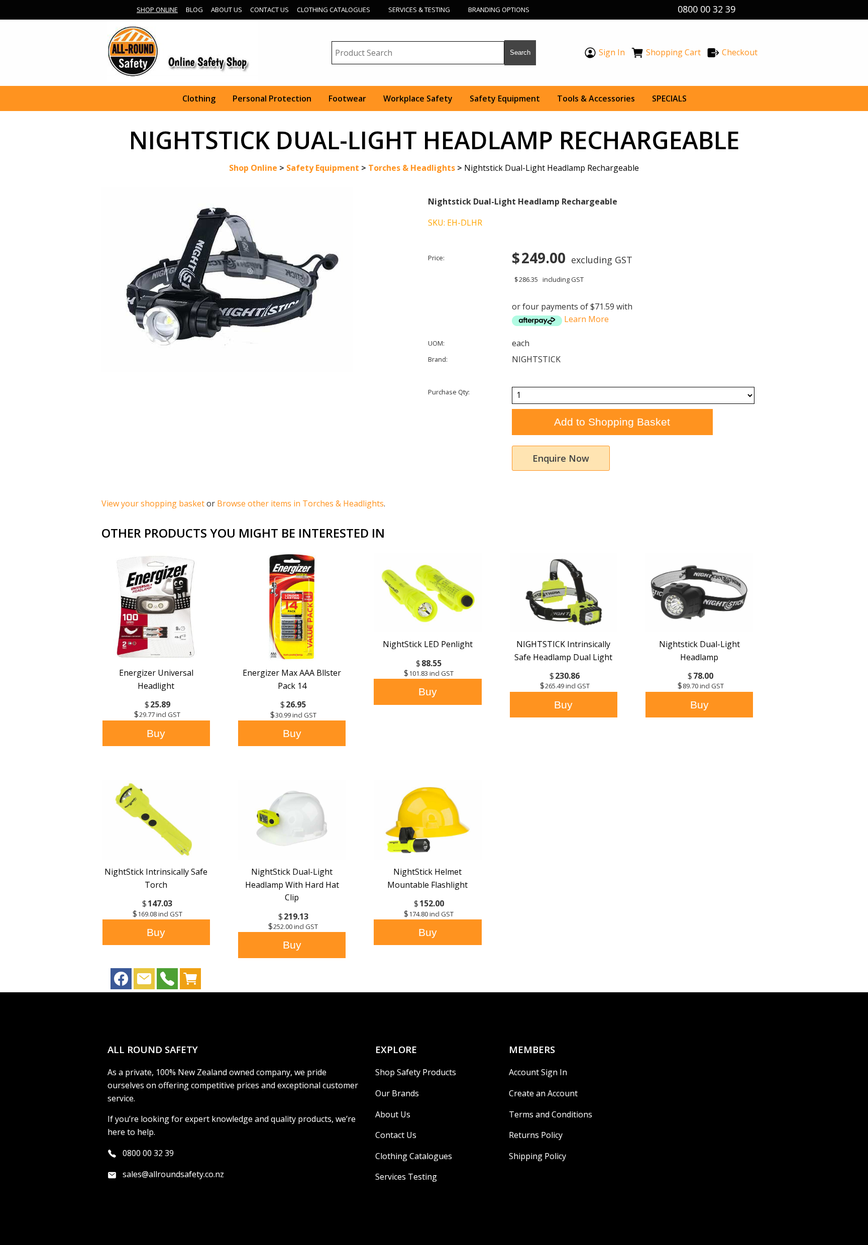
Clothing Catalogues (333, 9)
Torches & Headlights (411, 167)
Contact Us (269, 9)
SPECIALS (669, 98)
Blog (194, 9)
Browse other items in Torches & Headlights (300, 503)
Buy (156, 733)
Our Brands (397, 1093)
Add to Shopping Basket (612, 422)
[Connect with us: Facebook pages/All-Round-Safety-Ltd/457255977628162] (121, 981)
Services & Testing (419, 9)
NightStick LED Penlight (428, 644)
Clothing (198, 98)
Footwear (347, 98)
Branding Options (498, 9)
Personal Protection (272, 98)
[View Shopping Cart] (190, 981)
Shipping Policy (537, 1156)
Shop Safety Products (415, 1072)
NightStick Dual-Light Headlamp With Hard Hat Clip (292, 884)
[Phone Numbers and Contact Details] (167, 981)
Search (520, 52)
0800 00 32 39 (148, 1153)
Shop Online (157, 9)
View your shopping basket (152, 503)
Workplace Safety (418, 98)
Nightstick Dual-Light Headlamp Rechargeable (551, 167)
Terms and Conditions (550, 1114)
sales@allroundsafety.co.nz (173, 1174)
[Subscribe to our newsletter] (144, 981)
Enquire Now (560, 458)
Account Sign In (538, 1072)
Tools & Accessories (596, 98)
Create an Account (543, 1093)
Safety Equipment (505, 98)
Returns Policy (536, 1134)
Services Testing (406, 1176)
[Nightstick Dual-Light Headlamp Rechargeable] (227, 368)
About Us (226, 9)
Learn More (586, 319)
